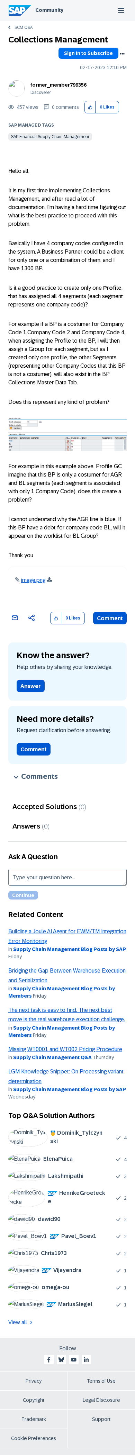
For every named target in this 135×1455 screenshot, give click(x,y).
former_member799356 (58, 85)
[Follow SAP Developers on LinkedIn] (86, 1359)
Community (49, 10)
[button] (90, 107)
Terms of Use (101, 1381)
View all (17, 1322)
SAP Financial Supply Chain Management (50, 136)
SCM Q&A (24, 27)
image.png (33, 580)
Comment (110, 618)
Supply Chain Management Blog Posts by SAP (69, 949)
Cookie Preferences (33, 1438)
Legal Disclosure (101, 1400)
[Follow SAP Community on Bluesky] (61, 1359)
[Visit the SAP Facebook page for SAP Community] (49, 1359)
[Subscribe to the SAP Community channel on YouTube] (73, 1359)
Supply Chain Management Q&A (52, 1057)
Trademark (33, 1419)
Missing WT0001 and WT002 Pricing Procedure (65, 1049)
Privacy (34, 1381)
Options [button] (122, 54)
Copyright (34, 1400)
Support (101, 1419)
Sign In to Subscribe (88, 53)
